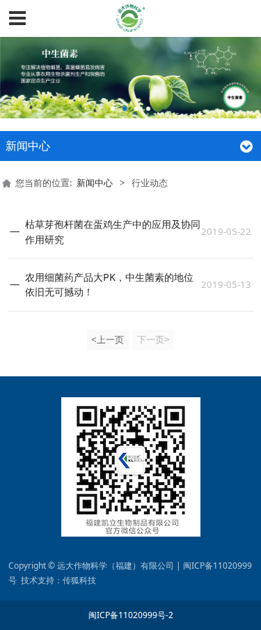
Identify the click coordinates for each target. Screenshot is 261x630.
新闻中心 (95, 182)
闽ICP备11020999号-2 (130, 615)
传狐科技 (79, 580)
